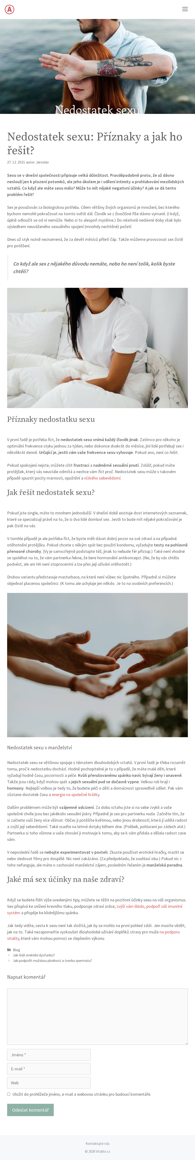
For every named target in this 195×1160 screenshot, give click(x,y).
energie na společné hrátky (75, 794)
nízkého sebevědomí (102, 478)
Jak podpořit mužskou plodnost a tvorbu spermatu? (52, 960)
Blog (16, 950)
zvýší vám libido (130, 906)
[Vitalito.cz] (9, 9)
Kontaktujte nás (98, 1143)
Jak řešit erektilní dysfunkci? (34, 955)
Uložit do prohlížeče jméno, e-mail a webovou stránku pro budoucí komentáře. (81, 1094)
